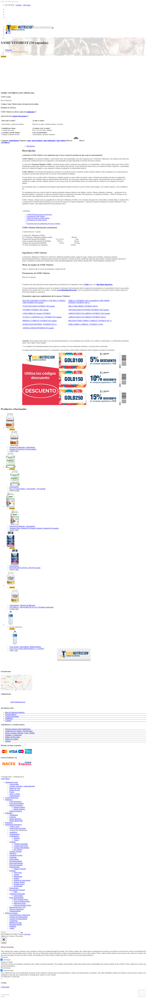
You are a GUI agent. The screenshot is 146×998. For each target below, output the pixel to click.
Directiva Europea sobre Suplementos (18, 729)
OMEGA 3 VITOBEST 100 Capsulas (81, 300)
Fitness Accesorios (11, 913)
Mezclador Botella (15, 924)
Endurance (8, 799)
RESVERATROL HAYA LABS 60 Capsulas (24, 568)
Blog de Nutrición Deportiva (14, 712)
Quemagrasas (13, 888)
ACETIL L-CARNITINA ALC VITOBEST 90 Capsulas (42, 317)
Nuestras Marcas (10, 714)
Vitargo (16, 840)
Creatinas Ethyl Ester (21, 846)
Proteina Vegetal (19, 882)
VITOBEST (5, 142)
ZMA (16, 892)
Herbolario (8, 813)
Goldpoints (30, 112)
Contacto (19, 5)
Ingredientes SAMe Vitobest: (36, 216)
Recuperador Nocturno (17, 890)
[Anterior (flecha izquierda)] (2, 996)
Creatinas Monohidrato (21, 848)
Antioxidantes (14, 140)
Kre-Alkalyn (18, 849)
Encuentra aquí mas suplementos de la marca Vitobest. (43, 223)
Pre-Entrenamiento (15, 861)
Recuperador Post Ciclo (17, 907)
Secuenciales (18, 886)
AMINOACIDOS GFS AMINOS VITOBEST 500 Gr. (87, 317)
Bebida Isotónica (35, 647)
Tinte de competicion (16, 909)
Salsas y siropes (14, 794)
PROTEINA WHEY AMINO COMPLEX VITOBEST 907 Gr (90, 321)
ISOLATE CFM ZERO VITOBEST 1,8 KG (38, 300)
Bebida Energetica (15, 811)
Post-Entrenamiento (16, 865)
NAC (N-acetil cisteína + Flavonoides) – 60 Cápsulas (27, 489)
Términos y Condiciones (13, 735)
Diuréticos (12, 853)
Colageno (12, 817)
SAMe (86, 284)
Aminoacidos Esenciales (17, 828)
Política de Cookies (11, 739)
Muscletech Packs (20, 903)
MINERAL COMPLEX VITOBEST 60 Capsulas (40, 321)
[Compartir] (6, 994)
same (29, 140)
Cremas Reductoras (11, 798)
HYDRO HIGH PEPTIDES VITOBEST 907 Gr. (40, 324)
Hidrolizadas (18, 876)
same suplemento (49, 140)
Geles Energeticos (15, 801)
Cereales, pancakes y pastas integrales (22, 786)
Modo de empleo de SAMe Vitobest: (38, 218)
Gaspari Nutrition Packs (22, 901)
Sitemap (8, 741)
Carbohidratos (14, 836)
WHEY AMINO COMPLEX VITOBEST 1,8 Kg (85, 324)
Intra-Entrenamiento (16, 863)
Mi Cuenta (26, 5)
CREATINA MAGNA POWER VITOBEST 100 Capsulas (88, 310)
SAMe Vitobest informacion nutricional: (39, 214)
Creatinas (12, 842)
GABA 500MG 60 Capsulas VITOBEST (37, 313)
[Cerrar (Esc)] (8, 994)
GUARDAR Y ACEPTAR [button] (10, 977)
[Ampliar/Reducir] (2, 994)
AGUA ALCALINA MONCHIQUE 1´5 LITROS (26, 649)
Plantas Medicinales (16, 821)
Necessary (7, 960)
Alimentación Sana (11, 782)
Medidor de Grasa (15, 922)
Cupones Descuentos (19, 116)
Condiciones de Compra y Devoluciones (18, 731)
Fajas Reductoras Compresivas (19, 915)
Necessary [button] (4, 957)
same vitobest (61, 140)
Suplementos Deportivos (13, 824)
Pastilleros (12, 926)
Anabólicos (13, 832)
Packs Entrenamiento (16, 897)
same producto (37, 140)
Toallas (11, 928)
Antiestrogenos (14, 834)
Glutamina (12, 857)
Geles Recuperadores (16, 803)
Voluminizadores (15, 911)
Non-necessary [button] (6, 968)
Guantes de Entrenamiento (18, 919)
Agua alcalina (14, 647)
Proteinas (12, 871)
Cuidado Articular (15, 851)
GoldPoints (9, 718)
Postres (11, 792)
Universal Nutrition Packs (22, 905)
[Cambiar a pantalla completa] (4, 994)
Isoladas (16, 878)
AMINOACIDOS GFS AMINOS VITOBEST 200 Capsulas (89, 313)
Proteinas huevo (19, 884)
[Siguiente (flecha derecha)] (4, 996)
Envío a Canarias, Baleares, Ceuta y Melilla (20, 733)
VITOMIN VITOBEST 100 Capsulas (35, 310)
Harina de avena (14, 788)
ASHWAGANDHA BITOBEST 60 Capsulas (38, 328)
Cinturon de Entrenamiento (18, 917)
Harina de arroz (14, 790)
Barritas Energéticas (16, 805)
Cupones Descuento (12, 716)
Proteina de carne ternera (22, 880)
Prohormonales (14, 867)
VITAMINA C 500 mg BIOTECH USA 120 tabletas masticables (31, 607)
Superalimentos (14, 796)
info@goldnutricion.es (17, 702)
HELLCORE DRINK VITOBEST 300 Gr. (83, 306)
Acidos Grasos (14, 826)
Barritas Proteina (19, 807)
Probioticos (9, 823)
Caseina (16, 874)
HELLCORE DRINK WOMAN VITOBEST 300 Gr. (89, 301)
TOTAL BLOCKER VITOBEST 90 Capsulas (39, 306)
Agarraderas (13, 921)
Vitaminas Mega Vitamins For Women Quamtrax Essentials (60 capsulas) (34, 528)
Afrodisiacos (13, 815)
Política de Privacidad (12, 737)
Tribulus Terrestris (20, 869)
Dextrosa (17, 838)
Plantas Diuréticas (15, 819)
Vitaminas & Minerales (17, 447)
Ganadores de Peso (15, 855)
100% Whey (18, 873)
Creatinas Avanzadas (21, 844)
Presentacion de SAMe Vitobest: (37, 220)
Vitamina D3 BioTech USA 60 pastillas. (22, 449)
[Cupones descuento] (75, 404)
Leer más (27, 934)
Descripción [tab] (31, 146)
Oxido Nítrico (14, 859)
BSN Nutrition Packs (21, 899)
